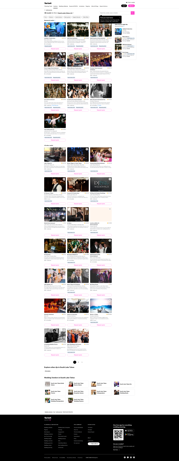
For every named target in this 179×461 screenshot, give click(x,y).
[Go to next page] (82, 362)
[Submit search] (133, 13)
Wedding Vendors (49, 412)
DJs (54, 412)
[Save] (64, 24)
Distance (51, 17)
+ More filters (86, 17)
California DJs (49, 10)
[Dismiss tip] (119, 17)
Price (45, 17)
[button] (54, 20)
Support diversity (76, 17)
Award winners (58, 17)
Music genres (67, 17)
